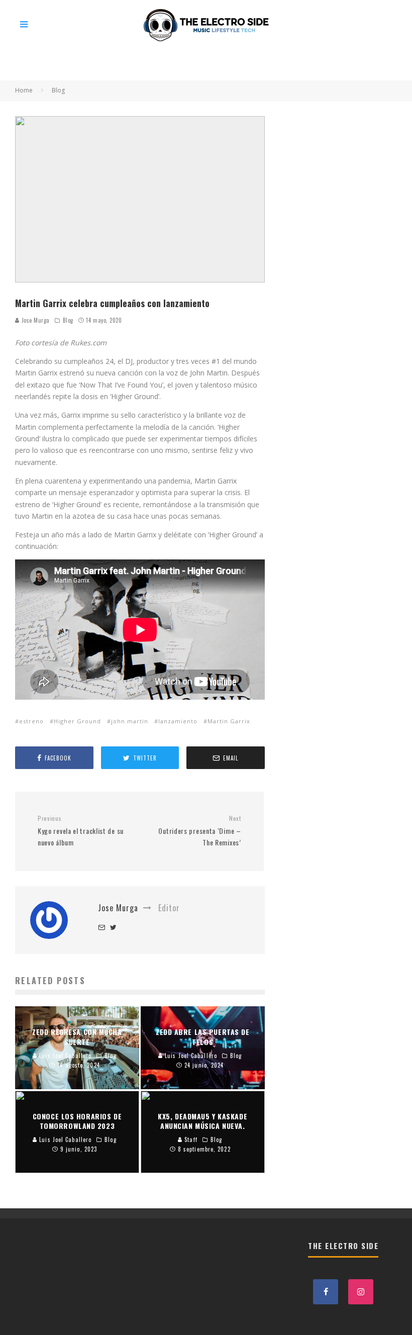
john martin (129, 721)
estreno (31, 721)
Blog (68, 320)
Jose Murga (35, 320)
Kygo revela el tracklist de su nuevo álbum (81, 830)
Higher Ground (77, 721)
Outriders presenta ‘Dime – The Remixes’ (199, 830)
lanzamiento (177, 721)
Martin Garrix (229, 721)
